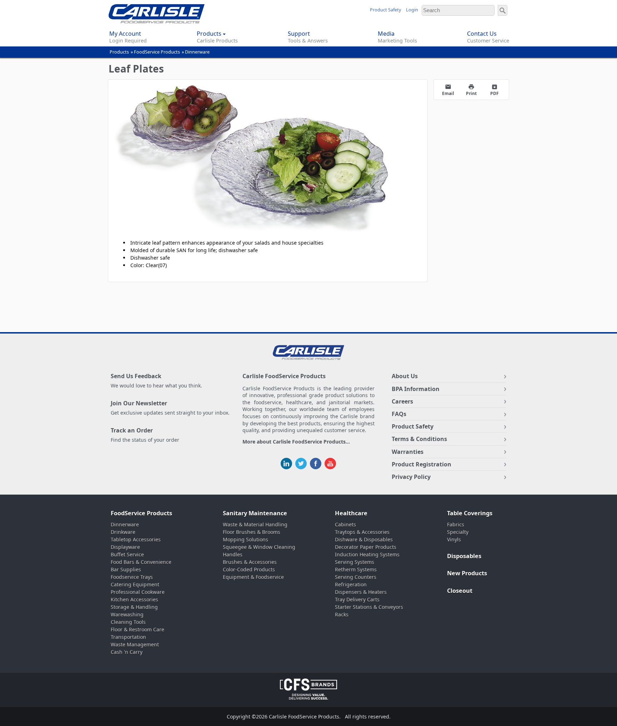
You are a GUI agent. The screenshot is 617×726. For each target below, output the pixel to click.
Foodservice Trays (132, 577)
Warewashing (127, 614)
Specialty (457, 532)
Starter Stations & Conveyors (369, 607)
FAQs (399, 414)
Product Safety (385, 10)
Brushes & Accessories (250, 562)
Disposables (464, 556)
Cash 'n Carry (126, 652)
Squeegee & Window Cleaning (259, 547)
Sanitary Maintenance (255, 513)
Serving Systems (354, 562)
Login (412, 10)
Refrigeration (351, 584)
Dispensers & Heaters (361, 592)
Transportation (128, 637)
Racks (341, 614)
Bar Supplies (126, 569)
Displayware (125, 547)
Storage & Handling (134, 607)
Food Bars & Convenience (141, 562)
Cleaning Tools (128, 622)
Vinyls (454, 539)
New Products (467, 573)
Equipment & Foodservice (253, 577)
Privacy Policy (411, 477)
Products (119, 52)
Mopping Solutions (245, 539)
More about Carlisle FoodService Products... (296, 442)
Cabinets (345, 524)
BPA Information (416, 389)
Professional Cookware (138, 592)
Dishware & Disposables (364, 539)
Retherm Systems (356, 569)
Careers (402, 401)
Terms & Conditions (419, 439)
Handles (232, 554)
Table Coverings (469, 513)
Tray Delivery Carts (357, 599)
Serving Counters (355, 577)
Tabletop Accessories (136, 539)
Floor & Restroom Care (137, 629)
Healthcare (351, 513)
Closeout (459, 591)
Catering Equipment (135, 584)
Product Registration (421, 464)
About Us (405, 376)
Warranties (407, 452)
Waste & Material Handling (255, 524)
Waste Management (135, 644)
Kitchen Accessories (134, 599)
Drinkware (123, 532)
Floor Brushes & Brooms (251, 532)
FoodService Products (157, 52)
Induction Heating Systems (367, 554)
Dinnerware (197, 52)
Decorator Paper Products (365, 547)
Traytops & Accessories (362, 532)
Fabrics (455, 524)
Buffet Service (127, 554)
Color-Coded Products (249, 569)
